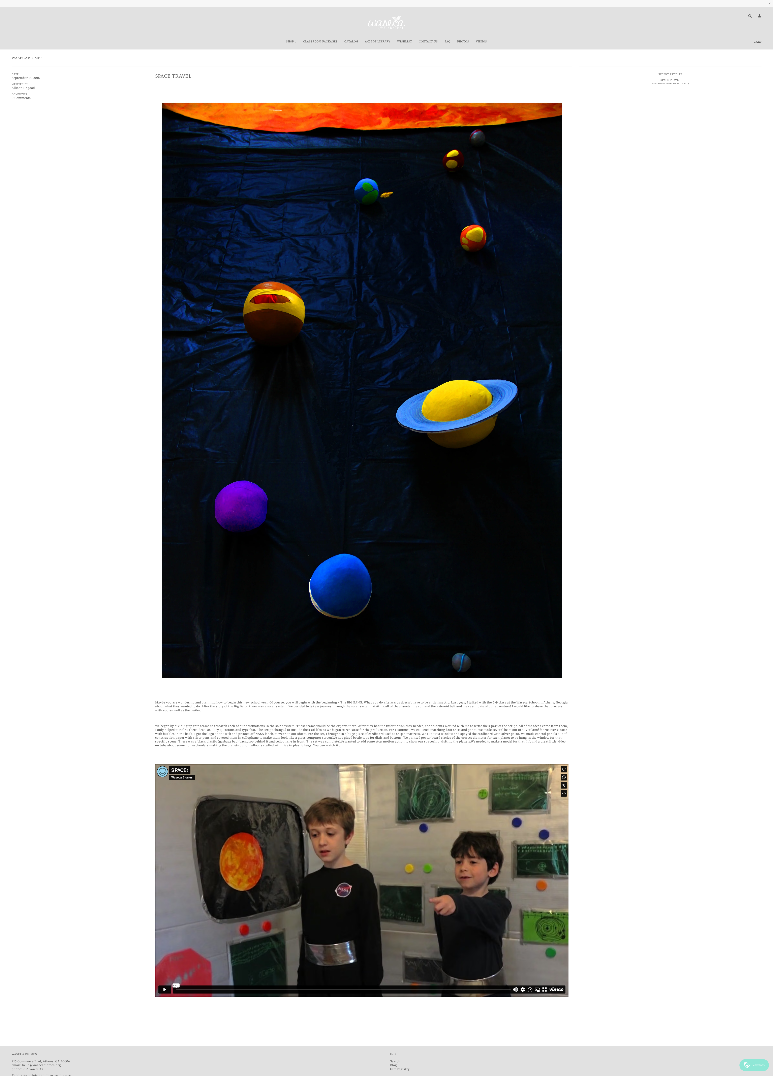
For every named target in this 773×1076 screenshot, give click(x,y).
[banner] (386, 23)
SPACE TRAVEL (173, 76)
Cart (758, 41)
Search (395, 1061)
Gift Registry (400, 1069)
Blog (393, 1065)
